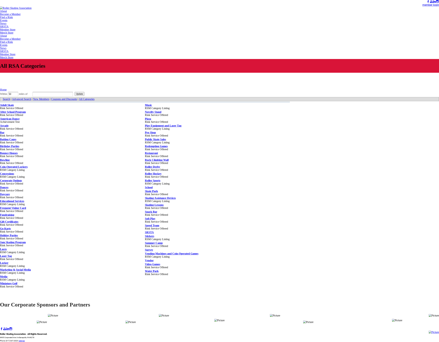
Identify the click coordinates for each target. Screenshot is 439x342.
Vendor (149, 260)
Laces (3, 249)
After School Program (13, 111)
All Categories (86, 99)
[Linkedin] (434, 1)
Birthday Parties (9, 146)
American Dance (10, 118)
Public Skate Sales (155, 139)
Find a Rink (6, 17)
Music (148, 105)
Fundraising (7, 214)
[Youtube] (431, 1)
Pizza (148, 118)
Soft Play (150, 218)
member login (430, 5)
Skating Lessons (154, 204)
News (3, 23)
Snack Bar (151, 211)
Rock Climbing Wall (157, 159)
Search (6, 99)
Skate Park (151, 191)
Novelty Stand (153, 111)
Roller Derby (152, 166)
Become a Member (10, 14)
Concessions (7, 173)
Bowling (5, 159)
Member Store (7, 29)
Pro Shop (150, 132)
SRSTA (4, 26)
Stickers (149, 236)
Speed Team (152, 225)
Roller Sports (152, 180)
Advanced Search (21, 99)
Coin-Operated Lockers (14, 166)
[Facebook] (428, 1)
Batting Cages (8, 139)
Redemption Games (156, 146)
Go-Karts (5, 228)
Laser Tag (6, 256)
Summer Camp (154, 242)
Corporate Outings (11, 180)
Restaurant (151, 153)
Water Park (152, 271)
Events (3, 20)
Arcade (4, 125)
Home (3, 89)
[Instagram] (437, 1)
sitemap (22, 341)
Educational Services (12, 201)
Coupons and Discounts (64, 99)
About (3, 11)
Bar (2, 132)
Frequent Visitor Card (13, 208)
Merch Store (6, 32)
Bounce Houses (9, 153)
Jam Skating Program (13, 242)
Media (3, 276)
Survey (149, 249)
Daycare (5, 194)
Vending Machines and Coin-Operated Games (171, 253)
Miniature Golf (8, 283)
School (149, 187)
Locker (4, 262)
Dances (4, 187)
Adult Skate (7, 105)
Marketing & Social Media (15, 269)
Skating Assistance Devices (160, 198)
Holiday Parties (9, 235)
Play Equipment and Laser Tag (163, 125)
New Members (41, 99)
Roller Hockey (153, 173)
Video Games (152, 264)
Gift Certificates (9, 221)
